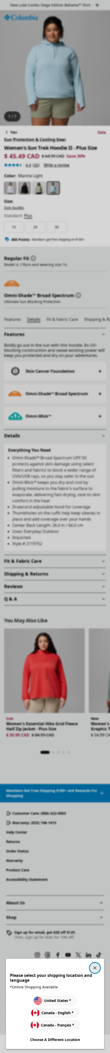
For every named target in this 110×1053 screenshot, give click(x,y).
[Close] (95, 968)
